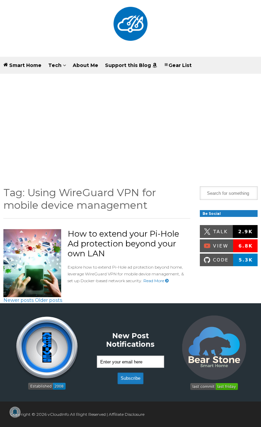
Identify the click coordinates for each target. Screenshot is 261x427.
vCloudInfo (58, 414)
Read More (154, 280)
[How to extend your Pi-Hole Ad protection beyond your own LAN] (32, 263)
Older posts (48, 300)
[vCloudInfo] (130, 28)
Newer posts (18, 300)
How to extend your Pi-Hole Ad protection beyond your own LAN (123, 243)
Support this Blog (128, 65)
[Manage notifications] (15, 412)
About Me (85, 65)
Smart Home (24, 65)
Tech (55, 65)
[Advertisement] (130, 125)
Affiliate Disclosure (126, 414)
